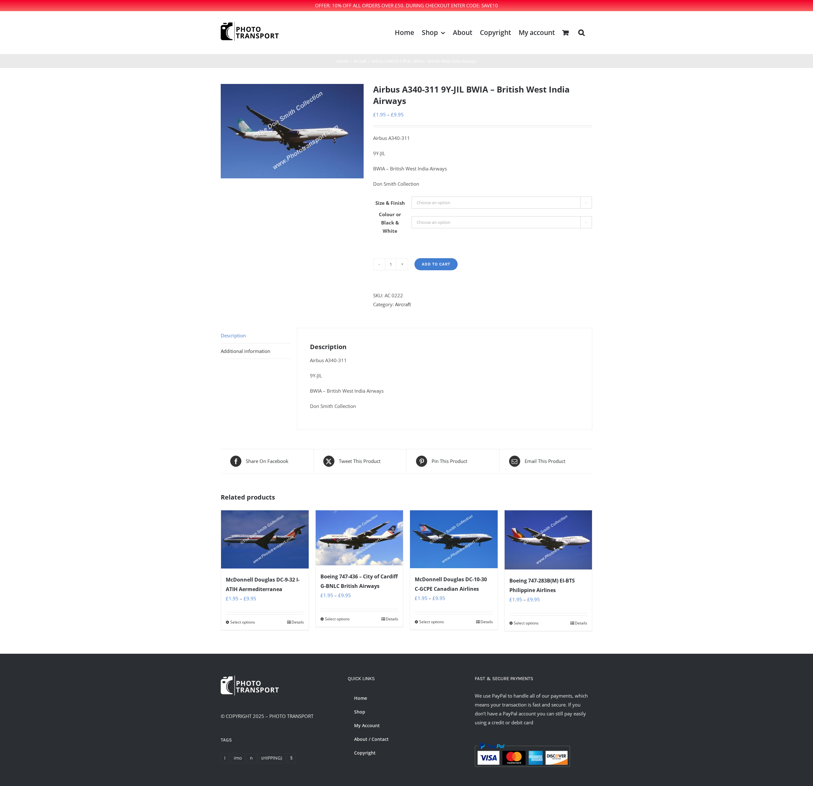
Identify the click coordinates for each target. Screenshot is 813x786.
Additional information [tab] (245, 351)
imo (238, 758)
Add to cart (436, 264)
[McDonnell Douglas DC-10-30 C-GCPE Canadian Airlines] (454, 539)
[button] (581, 32)
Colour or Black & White (390, 222)
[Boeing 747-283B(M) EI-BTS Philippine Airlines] (548, 539)
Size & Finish (390, 203)
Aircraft (403, 304)
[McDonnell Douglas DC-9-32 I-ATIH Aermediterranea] (265, 539)
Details (298, 622)
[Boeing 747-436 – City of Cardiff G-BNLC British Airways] (359, 538)
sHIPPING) (271, 758)
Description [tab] (233, 335)
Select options (242, 622)
